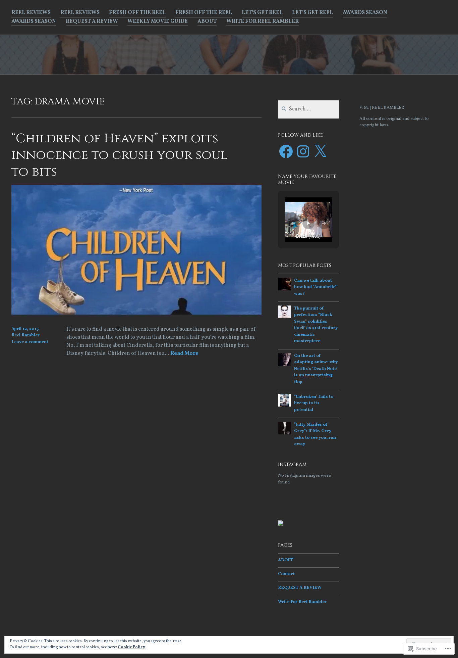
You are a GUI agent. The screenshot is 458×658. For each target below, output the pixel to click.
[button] (293, 223)
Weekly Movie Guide (157, 21)
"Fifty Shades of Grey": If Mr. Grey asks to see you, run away (315, 435)
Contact (286, 574)
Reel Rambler (25, 335)
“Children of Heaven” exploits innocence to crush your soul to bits (119, 155)
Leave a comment (29, 342)
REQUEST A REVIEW (92, 21)
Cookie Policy (131, 647)
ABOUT (207, 21)
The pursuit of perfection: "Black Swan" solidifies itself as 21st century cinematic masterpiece (316, 325)
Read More (184, 354)
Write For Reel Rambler (262, 21)
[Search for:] (308, 109)
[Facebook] (286, 151)
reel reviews (31, 12)
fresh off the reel (137, 12)
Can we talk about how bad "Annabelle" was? (315, 287)
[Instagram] (303, 151)
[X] (320, 151)
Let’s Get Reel (262, 12)
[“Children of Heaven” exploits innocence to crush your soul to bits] (136, 313)
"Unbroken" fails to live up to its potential (313, 403)
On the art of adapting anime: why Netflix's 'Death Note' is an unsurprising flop (316, 369)
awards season (365, 12)
